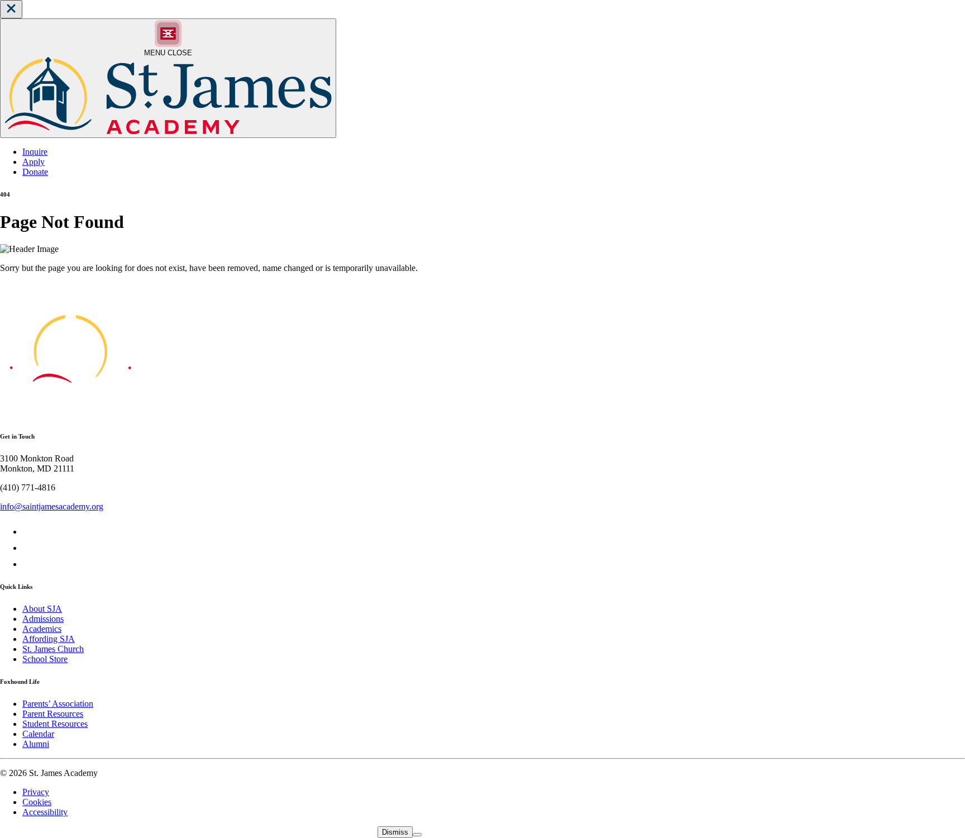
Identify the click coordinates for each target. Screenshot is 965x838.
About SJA (42, 608)
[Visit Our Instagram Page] (29, 564)
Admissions (43, 618)
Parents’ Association (57, 703)
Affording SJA (48, 639)
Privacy (35, 792)
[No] (417, 834)
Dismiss (395, 832)
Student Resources (55, 724)
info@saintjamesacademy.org (51, 506)
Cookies (36, 802)
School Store (45, 659)
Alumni (35, 744)
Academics (41, 629)
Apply (33, 161)
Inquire (34, 151)
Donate (35, 172)
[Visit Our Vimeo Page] (29, 548)
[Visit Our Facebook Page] (29, 531)
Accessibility (45, 812)
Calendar (38, 734)
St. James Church (53, 649)
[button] (11, 9)
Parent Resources (52, 713)
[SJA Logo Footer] (70, 413)
